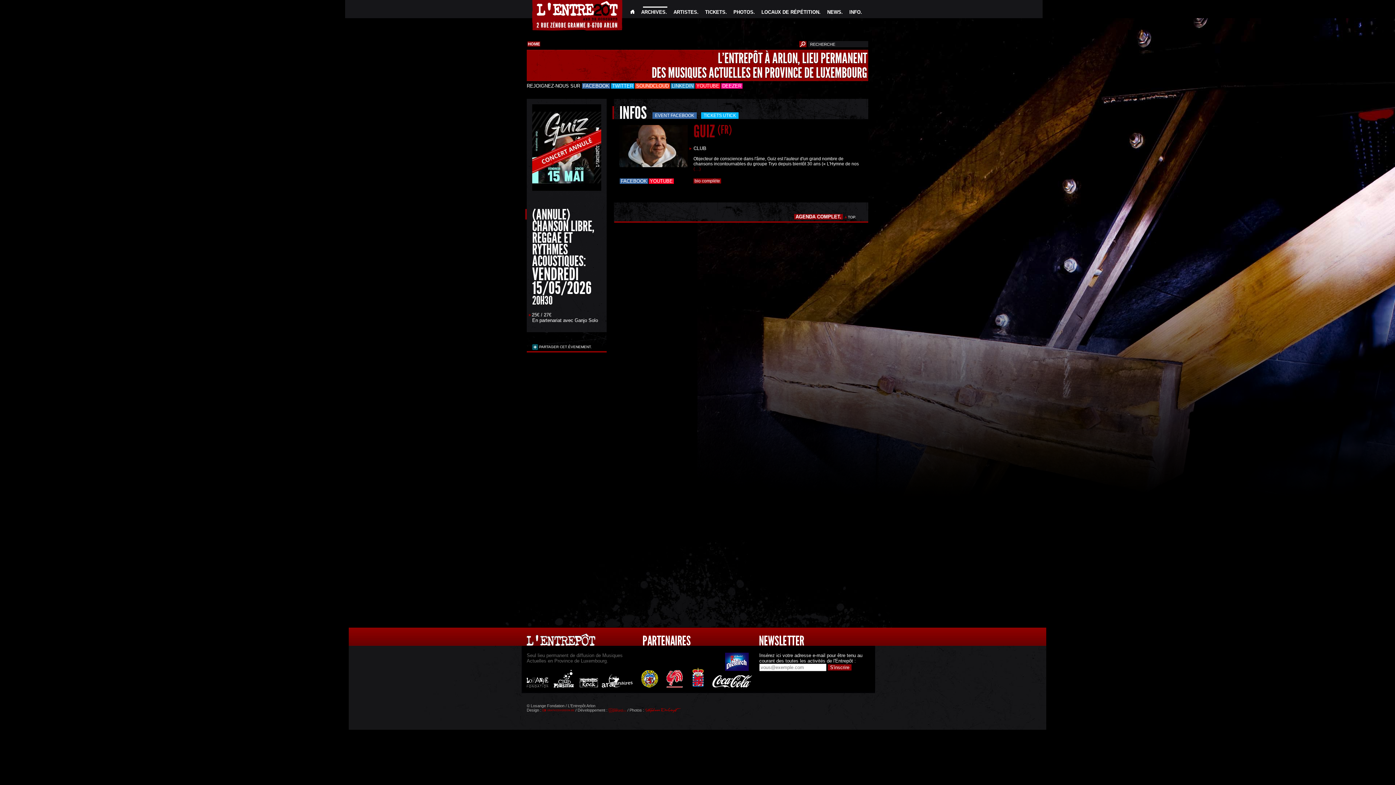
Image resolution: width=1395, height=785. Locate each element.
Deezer (731, 86)
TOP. (852, 217)
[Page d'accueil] (632, 12)
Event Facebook (674, 115)
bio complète (707, 181)
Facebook (596, 86)
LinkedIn (683, 86)
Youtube (707, 86)
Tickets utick (720, 115)
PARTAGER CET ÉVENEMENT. (565, 347)
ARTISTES (685, 12)
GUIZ (713, 131)
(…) (697, 169)
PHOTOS (743, 12)
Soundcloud (652, 86)
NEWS (834, 12)
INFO (855, 12)
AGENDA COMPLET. (818, 217)
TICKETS (715, 12)
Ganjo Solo (586, 320)
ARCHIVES (653, 12)
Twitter (622, 86)
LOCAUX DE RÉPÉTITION (790, 12)
